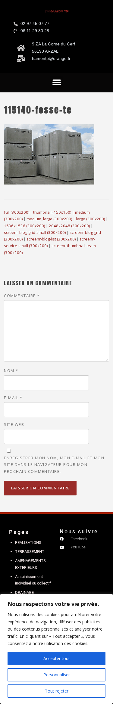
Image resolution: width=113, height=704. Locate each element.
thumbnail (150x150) (52, 212)
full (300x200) (16, 212)
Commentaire (22, 295)
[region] (56, 649)
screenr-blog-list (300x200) (51, 239)
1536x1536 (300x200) (24, 225)
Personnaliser (56, 675)
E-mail (13, 397)
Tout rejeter (56, 691)
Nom (11, 370)
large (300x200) (90, 219)
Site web (14, 424)
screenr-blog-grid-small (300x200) (35, 232)
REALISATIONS (28, 542)
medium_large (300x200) (49, 219)
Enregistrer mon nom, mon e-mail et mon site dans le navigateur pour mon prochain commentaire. (54, 464)
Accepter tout (56, 658)
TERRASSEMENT (29, 551)
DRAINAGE (24, 592)
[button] (56, 82)
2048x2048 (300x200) (69, 225)
